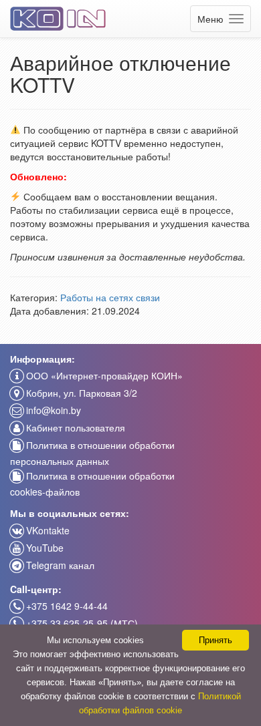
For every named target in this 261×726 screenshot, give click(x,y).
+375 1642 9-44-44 (65, 605)
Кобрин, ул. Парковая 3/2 (80, 392)
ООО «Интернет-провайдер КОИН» (103, 375)
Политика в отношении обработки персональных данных (92, 453)
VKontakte (46, 530)
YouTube (43, 547)
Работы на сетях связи (110, 297)
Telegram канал (58, 565)
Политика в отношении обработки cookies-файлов (92, 483)
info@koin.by (52, 410)
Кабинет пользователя (74, 427)
